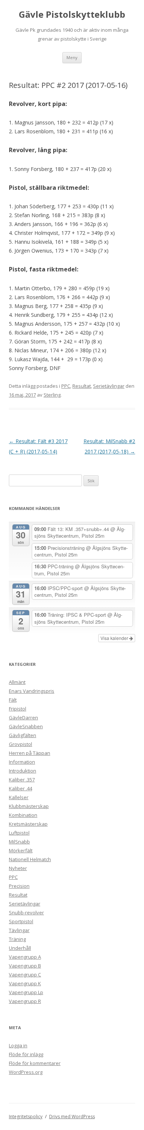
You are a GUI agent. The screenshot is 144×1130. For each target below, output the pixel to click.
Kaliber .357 (22, 779)
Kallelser (18, 797)
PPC (65, 386)
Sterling (52, 394)
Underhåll (20, 948)
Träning (17, 939)
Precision (19, 886)
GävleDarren (23, 717)
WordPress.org (25, 1072)
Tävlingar (19, 930)
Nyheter (18, 868)
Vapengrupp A (25, 956)
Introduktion (22, 770)
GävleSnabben (26, 726)
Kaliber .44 (20, 788)
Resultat (81, 386)
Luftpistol (19, 832)
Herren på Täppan (29, 753)
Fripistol (17, 708)
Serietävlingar (108, 386)
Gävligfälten (22, 735)
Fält (13, 699)
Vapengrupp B (25, 965)
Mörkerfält (20, 850)
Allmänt (17, 682)
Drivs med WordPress (72, 1116)
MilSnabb (19, 841)
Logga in (18, 1045)
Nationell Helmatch (30, 859)
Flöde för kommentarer (35, 1063)
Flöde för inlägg (26, 1054)
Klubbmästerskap (29, 806)
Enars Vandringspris (31, 691)
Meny (72, 57)
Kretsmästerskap (28, 824)
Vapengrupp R (25, 1001)
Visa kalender (114, 638)
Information (22, 762)
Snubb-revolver (26, 912)
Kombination (23, 815)
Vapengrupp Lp (26, 992)
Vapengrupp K (25, 983)
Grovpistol (20, 744)
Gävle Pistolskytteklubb (72, 14)
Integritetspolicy (25, 1116)
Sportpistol (21, 921)
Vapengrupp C (25, 974)
